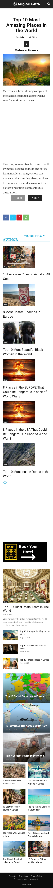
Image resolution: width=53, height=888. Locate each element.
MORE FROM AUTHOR (24, 237)
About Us (12, 876)
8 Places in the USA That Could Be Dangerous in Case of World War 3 (25, 434)
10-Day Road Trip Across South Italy (26, 725)
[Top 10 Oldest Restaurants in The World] (26, 586)
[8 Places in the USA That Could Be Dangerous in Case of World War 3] (26, 412)
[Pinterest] (19, 217)
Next (34, 197)
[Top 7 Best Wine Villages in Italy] (14, 822)
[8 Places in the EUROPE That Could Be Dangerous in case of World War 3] (26, 370)
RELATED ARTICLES (12, 234)
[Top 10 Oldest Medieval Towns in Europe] (39, 823)
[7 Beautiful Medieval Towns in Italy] (14, 770)
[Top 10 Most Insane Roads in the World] (26, 454)
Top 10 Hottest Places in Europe (34, 660)
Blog (5, 267)
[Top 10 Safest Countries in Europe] (26, 688)
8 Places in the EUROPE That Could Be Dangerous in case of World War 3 (25, 392)
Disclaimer (23, 876)
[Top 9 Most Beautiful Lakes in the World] (14, 849)
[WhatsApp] (26, 217)
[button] (49, 4)
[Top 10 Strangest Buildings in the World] (10, 635)
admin (21, 37)
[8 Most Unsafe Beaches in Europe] (26, 295)
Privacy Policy (36, 876)
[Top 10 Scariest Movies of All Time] (10, 649)
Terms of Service (21, 879)
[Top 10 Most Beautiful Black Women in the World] (26, 332)
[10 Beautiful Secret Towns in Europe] (14, 796)
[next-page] (6, 482)
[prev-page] (4, 482)
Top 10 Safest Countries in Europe (24, 696)
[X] (13, 217)
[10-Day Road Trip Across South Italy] (26, 718)
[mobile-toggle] (5, 4)
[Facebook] (6, 217)
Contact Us (34, 879)
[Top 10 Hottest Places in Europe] (10, 663)
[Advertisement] (26, 133)
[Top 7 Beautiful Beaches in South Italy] (39, 796)
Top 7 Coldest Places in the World (24, 755)
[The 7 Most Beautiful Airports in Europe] (39, 770)
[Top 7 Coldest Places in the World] (26, 747)
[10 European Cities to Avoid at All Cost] (26, 257)
